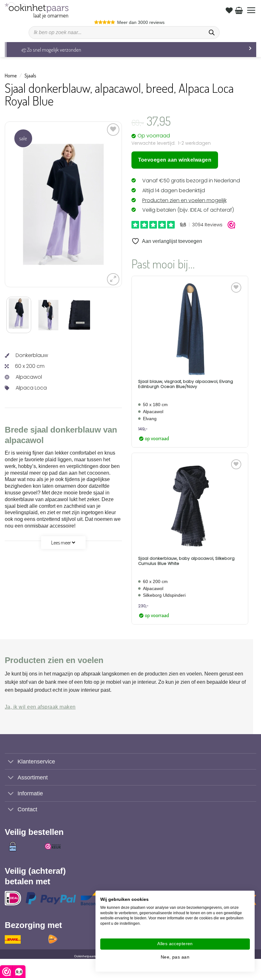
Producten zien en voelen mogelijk (184, 200)
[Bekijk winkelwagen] (239, 10)
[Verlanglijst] (229, 10)
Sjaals (30, 75)
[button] (251, 10)
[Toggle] (11, 762)
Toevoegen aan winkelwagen (175, 160)
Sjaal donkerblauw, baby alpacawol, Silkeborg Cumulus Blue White (186, 561)
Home (11, 75)
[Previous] (24, 204)
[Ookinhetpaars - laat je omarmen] (36, 7)
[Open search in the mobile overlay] (124, 32)
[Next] (102, 204)
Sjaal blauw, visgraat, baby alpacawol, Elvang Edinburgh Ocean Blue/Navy (185, 384)
